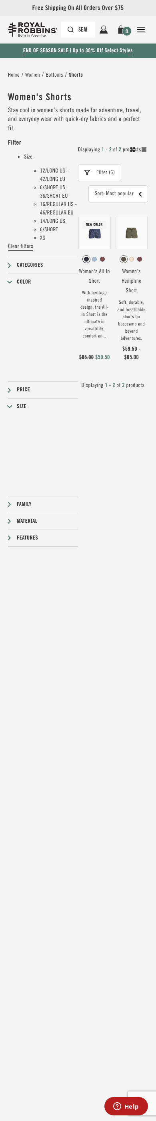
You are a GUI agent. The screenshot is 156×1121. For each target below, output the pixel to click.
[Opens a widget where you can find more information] (126, 1107)
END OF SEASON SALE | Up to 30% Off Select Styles (78, 51)
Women (32, 75)
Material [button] (27, 521)
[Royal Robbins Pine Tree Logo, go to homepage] (36, 29)
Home (14, 75)
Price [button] (23, 390)
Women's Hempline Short (131, 281)
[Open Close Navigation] (141, 29)
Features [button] (27, 538)
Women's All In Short (94, 276)
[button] (122, 29)
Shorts (76, 75)
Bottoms (54, 75)
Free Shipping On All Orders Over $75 (78, 8)
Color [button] (24, 282)
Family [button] (24, 504)
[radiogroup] (94, 259)
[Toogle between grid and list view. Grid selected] (138, 151)
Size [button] (21, 406)
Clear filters (20, 246)
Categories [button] (30, 265)
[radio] (86, 259)
